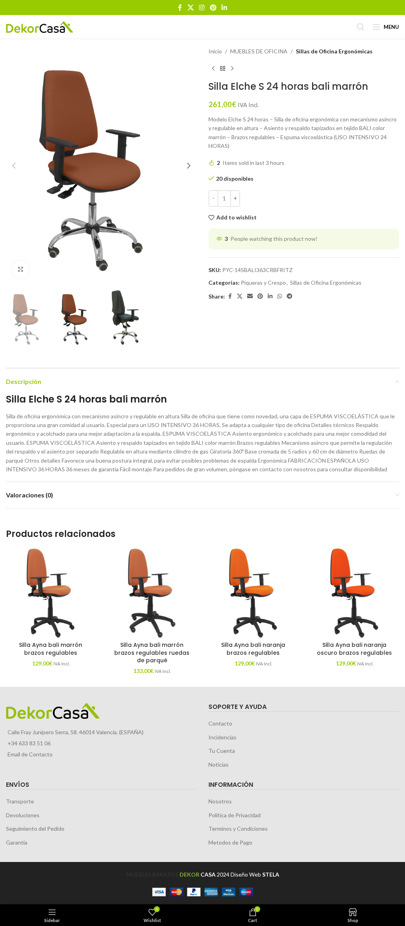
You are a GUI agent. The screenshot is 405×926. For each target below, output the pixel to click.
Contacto (220, 723)
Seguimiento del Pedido (35, 828)
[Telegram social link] (289, 296)
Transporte (20, 801)
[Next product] (232, 68)
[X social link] (190, 7)
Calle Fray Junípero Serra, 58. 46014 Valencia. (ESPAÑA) (76, 732)
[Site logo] (39, 26)
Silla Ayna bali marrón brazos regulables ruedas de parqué (151, 652)
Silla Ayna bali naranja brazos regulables (253, 649)
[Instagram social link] (202, 7)
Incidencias (222, 737)
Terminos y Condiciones (238, 828)
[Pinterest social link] (213, 7)
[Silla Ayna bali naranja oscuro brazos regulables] (354, 593)
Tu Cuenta (221, 750)
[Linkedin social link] (224, 7)
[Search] (361, 27)
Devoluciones (23, 815)
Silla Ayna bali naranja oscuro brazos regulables (354, 649)
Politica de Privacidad (234, 815)
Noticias (218, 764)
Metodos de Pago (230, 842)
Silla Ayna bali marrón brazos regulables (50, 649)
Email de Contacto (30, 754)
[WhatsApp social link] (279, 296)
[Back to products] (222, 68)
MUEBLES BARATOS (152, 874)
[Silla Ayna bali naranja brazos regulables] (253, 593)
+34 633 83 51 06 (29, 743)
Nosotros (220, 801)
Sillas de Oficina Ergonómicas (334, 51)
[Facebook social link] (180, 7)
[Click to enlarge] (21, 269)
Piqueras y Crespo (263, 282)
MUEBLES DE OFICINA (259, 51)
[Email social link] (250, 296)
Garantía (16, 842)
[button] (14, 166)
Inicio (215, 51)
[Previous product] (213, 68)
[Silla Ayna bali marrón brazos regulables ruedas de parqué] (152, 593)
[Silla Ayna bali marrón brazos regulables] (50, 593)
